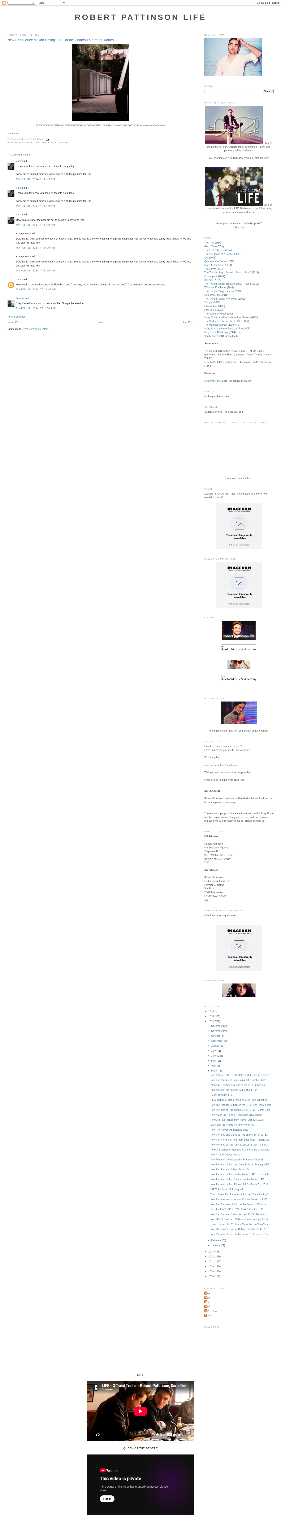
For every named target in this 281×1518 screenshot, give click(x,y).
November (217, 1030)
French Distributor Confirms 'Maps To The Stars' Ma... (240, 1224)
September (217, 1040)
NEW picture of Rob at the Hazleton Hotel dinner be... (240, 1099)
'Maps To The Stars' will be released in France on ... (239, 1085)
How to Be (210, 309)
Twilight (208, 302)
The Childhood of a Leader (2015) (222, 254)
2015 (211, 1016)
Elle (207, 1302)
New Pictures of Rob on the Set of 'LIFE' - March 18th (240, 1109)
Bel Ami (208, 280)
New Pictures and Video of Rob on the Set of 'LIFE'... (239, 1134)
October (216, 1035)
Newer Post (13, 322)
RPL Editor (211, 1311)
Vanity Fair (210, 336)
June (214, 1055)
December (217, 1025)
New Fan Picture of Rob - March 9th (230, 1169)
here (266, 157)
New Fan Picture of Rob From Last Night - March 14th (240, 1139)
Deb (207, 1297)
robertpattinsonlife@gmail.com (220, 765)
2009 (211, 1271)
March (215, 1070)
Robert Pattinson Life (140, 17)
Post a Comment (16, 316)
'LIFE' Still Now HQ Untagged (226, 1189)
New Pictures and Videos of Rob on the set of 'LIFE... (240, 1199)
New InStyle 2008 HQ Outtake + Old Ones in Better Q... (241, 1075)
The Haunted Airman (215, 324)
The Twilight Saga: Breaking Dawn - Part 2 (227, 272)
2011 (211, 1261)
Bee (207, 1293)
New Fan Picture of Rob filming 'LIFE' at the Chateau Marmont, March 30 (63, 40)
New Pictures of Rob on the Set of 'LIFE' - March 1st (239, 1234)
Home (100, 322)
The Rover (210, 268)
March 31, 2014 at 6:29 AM (35, 179)
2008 (211, 1276)
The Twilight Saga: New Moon (220, 298)
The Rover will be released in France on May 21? (237, 1159)
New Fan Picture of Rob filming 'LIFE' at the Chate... (239, 1080)
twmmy (20, 298)
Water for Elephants (215, 287)
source (11, 133)
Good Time (210, 246)
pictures (63, 143)
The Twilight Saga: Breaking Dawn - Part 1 (227, 283)
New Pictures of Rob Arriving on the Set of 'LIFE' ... (238, 1179)
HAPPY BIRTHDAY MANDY (226, 1154)
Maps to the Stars (214, 265)
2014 (211, 1021)
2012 (211, 1256)
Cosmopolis (210, 276)
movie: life (49, 143)
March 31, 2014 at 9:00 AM (35, 247)
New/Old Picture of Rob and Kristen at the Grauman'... (240, 1149)
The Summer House (215, 313)
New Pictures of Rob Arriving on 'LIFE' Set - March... (239, 1144)
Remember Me (212, 294)
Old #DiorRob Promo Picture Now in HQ (232, 1124)
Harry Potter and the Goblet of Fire (223, 328)
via (17, 133)
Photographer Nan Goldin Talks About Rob (233, 1090)
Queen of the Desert (215, 261)
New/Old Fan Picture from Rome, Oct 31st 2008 (237, 1119)
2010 (211, 1266)
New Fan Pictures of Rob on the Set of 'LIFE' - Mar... (239, 1204)
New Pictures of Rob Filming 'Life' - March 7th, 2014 (239, 1184)
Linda (208, 1306)
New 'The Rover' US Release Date (229, 1129)
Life (206, 257)
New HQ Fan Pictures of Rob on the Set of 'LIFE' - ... (239, 1229)
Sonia (208, 1315)
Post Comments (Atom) (36, 329)
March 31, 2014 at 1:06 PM (35, 308)
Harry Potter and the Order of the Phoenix (227, 317)
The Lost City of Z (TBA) (218, 250)
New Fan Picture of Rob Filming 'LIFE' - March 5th (238, 1214)
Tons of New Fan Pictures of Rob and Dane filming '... (240, 1194)
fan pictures (33, 143)
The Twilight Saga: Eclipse (219, 291)
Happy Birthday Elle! (221, 1094)
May (214, 1060)
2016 (211, 1011)
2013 (211, 1251)
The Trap (209, 242)
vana (18, 161)
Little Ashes (210, 306)
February (216, 1240)
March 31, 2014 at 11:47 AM (36, 289)
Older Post (187, 322)
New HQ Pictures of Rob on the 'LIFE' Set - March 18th (240, 1104)
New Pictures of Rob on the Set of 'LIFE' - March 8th (239, 1174)
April (214, 1065)
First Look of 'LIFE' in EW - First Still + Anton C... (237, 1209)
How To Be (210, 362)
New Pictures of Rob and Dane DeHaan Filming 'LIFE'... (241, 1164)
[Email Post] (47, 139)
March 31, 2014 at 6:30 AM (35, 224)
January (216, 1245)
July (214, 1050)
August (215, 1045)
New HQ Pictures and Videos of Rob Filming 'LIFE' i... (240, 1219)
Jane (18, 279)
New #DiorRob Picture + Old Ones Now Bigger (236, 1114)
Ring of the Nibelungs (216, 332)
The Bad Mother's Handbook (220, 321)
